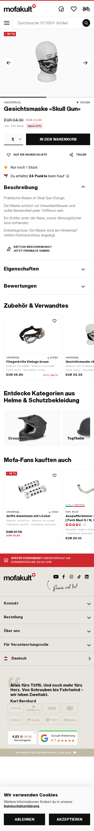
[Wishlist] (74, 9)
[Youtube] (56, 576)
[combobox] (13, 139)
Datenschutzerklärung (21, 806)
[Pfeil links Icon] (8, 63)
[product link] (32, 347)
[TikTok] (79, 576)
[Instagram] (71, 576)
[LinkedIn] (86, 576)
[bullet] (23, 97)
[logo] (20, 8)
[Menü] (35, 734)
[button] (47, 187)
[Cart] (86, 9)
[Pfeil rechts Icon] (85, 63)
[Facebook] (63, 576)
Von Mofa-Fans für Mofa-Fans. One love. (44, 752)
